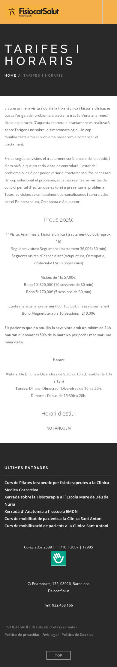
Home (10, 76)
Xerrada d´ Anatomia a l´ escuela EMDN (41, 511)
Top (58, 655)
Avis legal (50, 634)
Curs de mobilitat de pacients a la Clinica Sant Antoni (53, 518)
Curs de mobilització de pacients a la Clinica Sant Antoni (56, 525)
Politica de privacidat (22, 634)
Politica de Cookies (77, 634)
